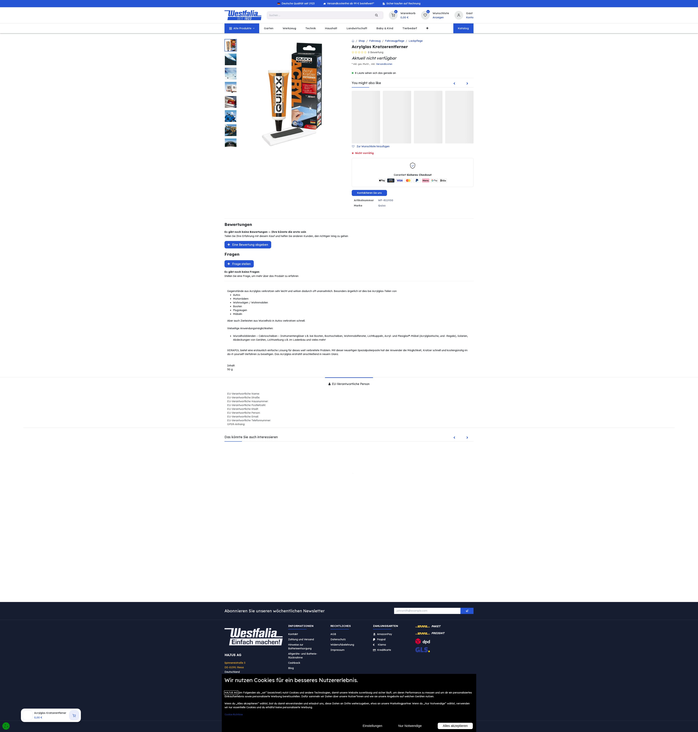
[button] (372, 146)
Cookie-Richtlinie (234, 714)
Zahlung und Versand (301, 639)
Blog (291, 668)
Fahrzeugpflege (394, 40)
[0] (393, 15)
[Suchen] (376, 15)
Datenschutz (338, 639)
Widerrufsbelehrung (342, 644)
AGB (333, 634)
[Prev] (454, 84)
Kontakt (293, 634)
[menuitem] (241, 28)
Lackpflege (416, 40)
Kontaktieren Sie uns (369, 192)
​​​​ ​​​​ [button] (467, 611)
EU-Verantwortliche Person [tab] (350, 384)
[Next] (467, 84)
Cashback (294, 662)
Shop (362, 40)
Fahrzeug (375, 40)
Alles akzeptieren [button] (455, 726)
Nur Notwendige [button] (410, 726)
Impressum (337, 649)
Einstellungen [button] (372, 726)
